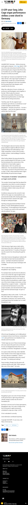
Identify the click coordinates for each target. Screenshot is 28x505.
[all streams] (26, 503)
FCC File (4, 489)
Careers (4, 482)
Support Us (5, 483)
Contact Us (5, 481)
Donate (24, 2)
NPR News (14, 425)
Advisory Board (6, 473)
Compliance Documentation (9, 490)
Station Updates (6, 474)
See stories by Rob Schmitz (16, 442)
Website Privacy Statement (8, 492)
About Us (5, 471)
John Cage (17, 66)
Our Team (5, 472)
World (7, 425)
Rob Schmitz (8, 21)
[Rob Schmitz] (4, 437)
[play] (2, 503)
